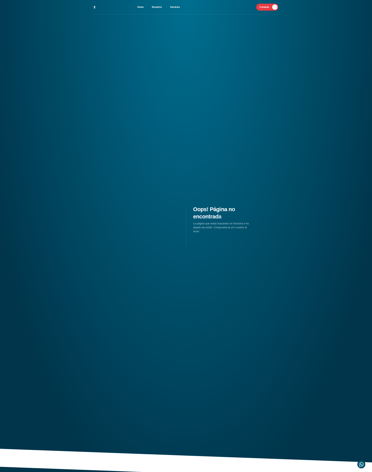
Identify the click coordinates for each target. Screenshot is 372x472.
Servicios (175, 7)
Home (140, 7)
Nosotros (157, 7)
